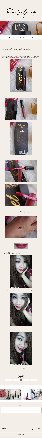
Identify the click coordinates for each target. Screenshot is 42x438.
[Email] (25, 380)
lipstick (18, 377)
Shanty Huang (21, 375)
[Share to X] (17, 380)
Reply (2, 411)
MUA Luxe (21, 377)
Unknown (3, 408)
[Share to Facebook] (8, 380)
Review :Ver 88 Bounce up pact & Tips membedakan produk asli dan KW (10, 429)
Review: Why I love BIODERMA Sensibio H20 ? (35, 429)
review (23, 377)
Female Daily (16, 55)
